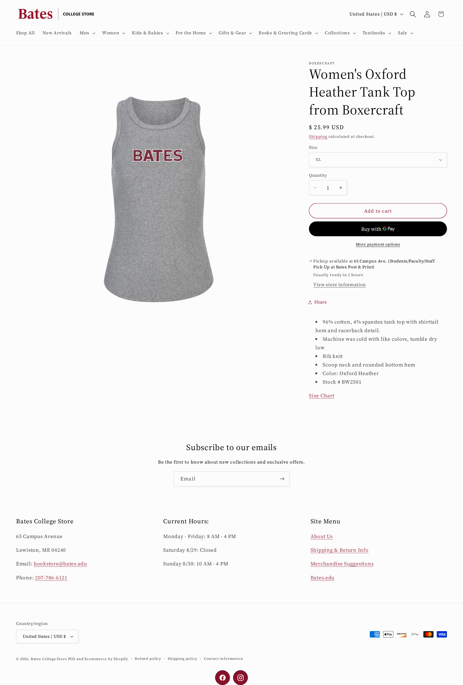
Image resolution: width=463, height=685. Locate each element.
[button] (87, 33)
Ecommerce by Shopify (106, 658)
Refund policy (148, 658)
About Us (322, 536)
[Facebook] (222, 677)
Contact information (223, 658)
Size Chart (321, 395)
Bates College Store (49, 658)
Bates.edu (322, 577)
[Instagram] (240, 677)
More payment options (378, 244)
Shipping (318, 136)
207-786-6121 (51, 577)
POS (72, 658)
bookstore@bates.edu (60, 563)
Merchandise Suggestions (342, 563)
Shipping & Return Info (340, 549)
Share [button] (320, 302)
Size (313, 147)
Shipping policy (182, 658)
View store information (339, 285)
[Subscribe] (282, 478)
